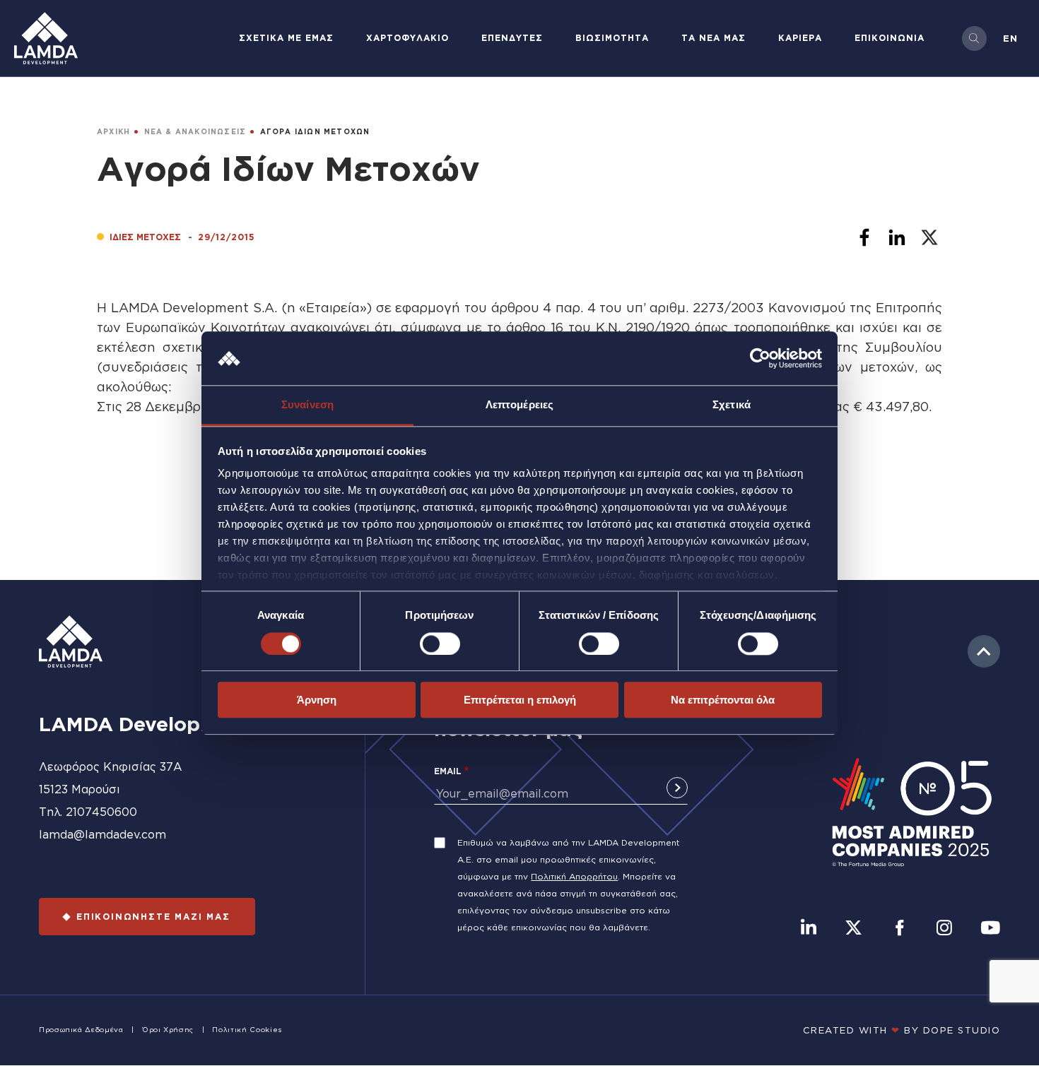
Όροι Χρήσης (168, 1030)
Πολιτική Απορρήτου (574, 876)
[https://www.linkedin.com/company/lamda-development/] (808, 929)
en (1010, 38)
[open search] (974, 38)
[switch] (440, 643)
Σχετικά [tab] (731, 405)
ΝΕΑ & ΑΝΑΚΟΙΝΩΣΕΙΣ (195, 132)
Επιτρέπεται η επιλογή (520, 700)
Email (448, 771)
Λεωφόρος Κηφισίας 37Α (110, 766)
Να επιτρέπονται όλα (723, 700)
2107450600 (101, 811)
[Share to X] (929, 237)
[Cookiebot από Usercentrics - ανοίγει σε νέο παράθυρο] (760, 358)
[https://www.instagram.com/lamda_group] (944, 929)
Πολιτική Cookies (246, 1030)
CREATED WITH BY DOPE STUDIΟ (902, 1030)
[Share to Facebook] (864, 237)
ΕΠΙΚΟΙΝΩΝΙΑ (889, 37)
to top (984, 651)
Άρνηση (316, 700)
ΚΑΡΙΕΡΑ (800, 37)
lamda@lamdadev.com (102, 834)
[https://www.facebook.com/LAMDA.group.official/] (899, 929)
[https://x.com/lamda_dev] (853, 929)
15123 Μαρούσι (79, 789)
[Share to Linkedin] (897, 237)
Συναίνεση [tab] (307, 405)
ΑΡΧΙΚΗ (113, 132)
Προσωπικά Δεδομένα (81, 1030)
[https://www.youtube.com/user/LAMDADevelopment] (990, 929)
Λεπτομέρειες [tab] (519, 405)
